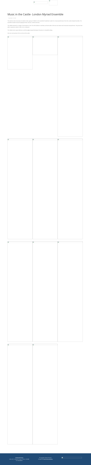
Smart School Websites (48, 459)
